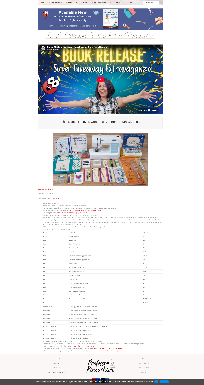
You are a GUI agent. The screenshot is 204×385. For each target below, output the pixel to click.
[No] (201, 382)
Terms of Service (89, 346)
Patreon (144, 372)
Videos (144, 359)
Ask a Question (144, 368)
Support (57, 368)
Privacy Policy (76, 346)
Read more (164, 382)
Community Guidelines (114, 348)
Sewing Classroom (144, 363)
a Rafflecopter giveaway (46, 189)
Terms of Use (56, 359)
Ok (156, 382)
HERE (57, 198)
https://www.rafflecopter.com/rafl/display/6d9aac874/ (87, 210)
